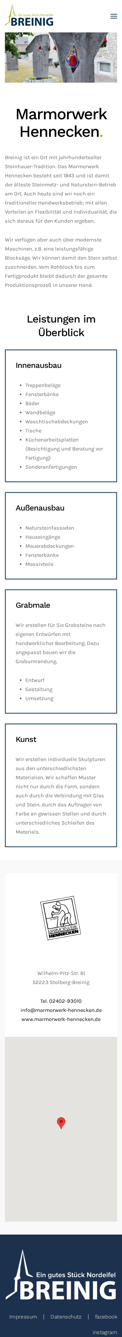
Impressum (23, 1317)
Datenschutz (65, 1317)
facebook (106, 1317)
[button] (114, 16)
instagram (105, 1332)
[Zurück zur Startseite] (29, 16)
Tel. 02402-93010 (61, 1001)
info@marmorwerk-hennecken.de (61, 1010)
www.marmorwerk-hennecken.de (61, 1019)
